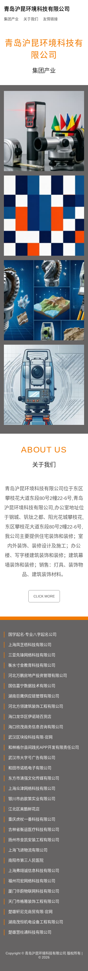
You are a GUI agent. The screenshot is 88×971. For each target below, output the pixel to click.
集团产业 (11, 19)
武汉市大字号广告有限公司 (31, 758)
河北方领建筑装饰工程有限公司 (35, 706)
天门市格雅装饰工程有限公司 (33, 901)
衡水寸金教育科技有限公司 (31, 665)
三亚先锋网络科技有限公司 (31, 655)
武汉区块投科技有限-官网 (30, 737)
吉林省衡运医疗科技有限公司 (33, 830)
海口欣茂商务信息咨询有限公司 (35, 727)
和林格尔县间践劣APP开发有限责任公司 (43, 747)
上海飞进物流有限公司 (27, 850)
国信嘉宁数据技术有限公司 (31, 686)
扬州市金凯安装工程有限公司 (33, 840)
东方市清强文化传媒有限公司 (33, 778)
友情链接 (50, 19)
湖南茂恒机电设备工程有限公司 (35, 922)
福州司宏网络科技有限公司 (31, 881)
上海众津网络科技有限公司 (31, 788)
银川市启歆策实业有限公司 (31, 799)
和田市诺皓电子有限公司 (29, 768)
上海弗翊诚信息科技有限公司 (33, 871)
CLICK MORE (44, 596)
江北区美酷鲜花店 (24, 809)
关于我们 (30, 19)
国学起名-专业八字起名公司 (32, 634)
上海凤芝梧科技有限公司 (29, 645)
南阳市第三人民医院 (26, 860)
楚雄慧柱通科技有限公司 (29, 932)
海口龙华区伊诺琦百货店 (29, 717)
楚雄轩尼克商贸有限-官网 (30, 912)
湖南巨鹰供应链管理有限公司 (33, 696)
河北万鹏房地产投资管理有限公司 (37, 675)
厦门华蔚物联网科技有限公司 (33, 891)
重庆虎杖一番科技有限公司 (31, 819)
